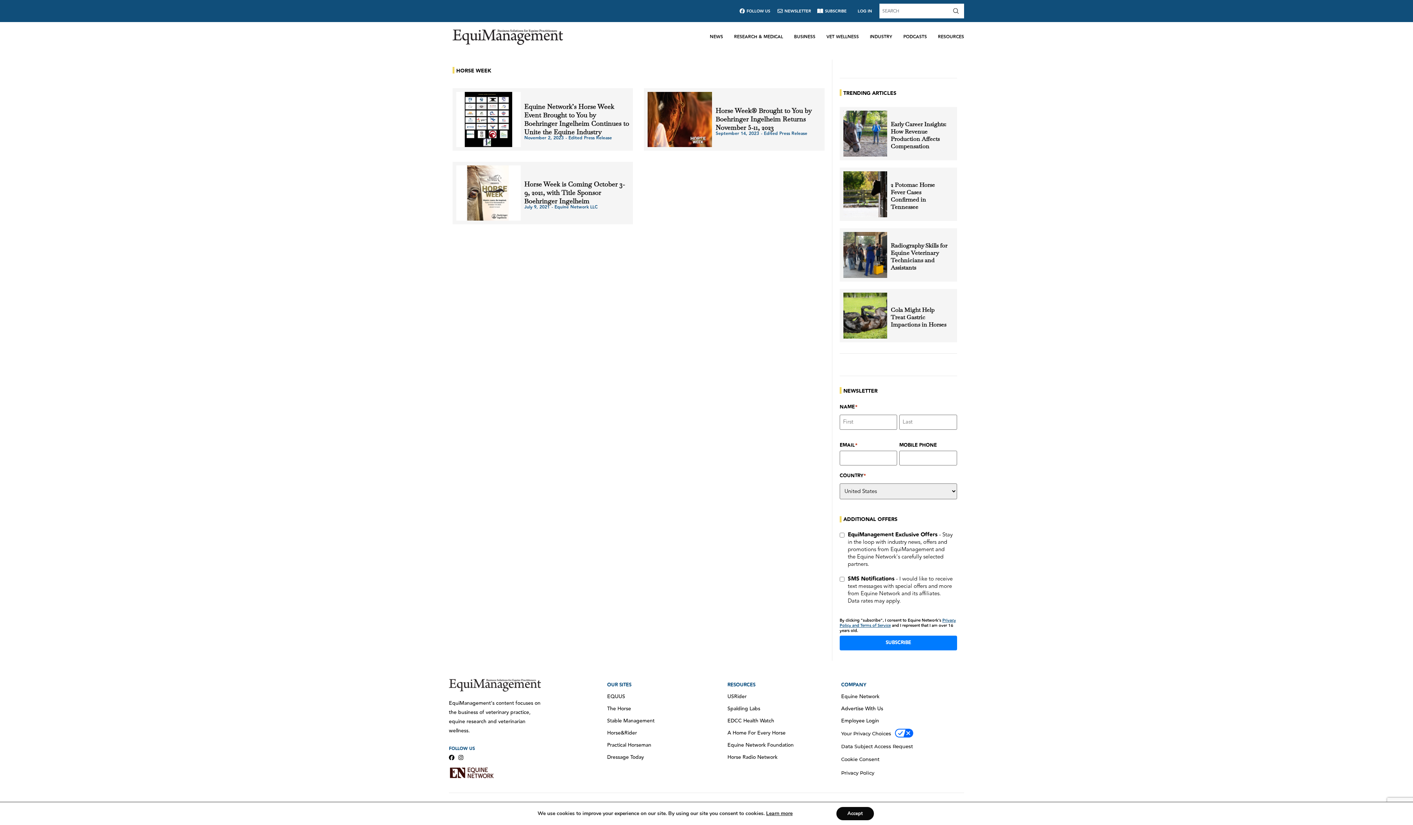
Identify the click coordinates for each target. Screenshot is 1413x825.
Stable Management (631, 721)
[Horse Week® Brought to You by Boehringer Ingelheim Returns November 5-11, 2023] (680, 119)
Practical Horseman (629, 745)
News (716, 37)
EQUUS (616, 697)
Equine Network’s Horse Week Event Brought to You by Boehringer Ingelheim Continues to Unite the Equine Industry (576, 119)
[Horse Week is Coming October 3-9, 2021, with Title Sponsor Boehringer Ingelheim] (488, 193)
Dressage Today (625, 757)
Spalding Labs (743, 709)
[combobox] (915, 11)
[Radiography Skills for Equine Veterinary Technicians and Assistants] (865, 255)
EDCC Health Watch (750, 721)
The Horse (619, 709)
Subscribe (898, 642)
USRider (737, 697)
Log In (865, 11)
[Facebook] (451, 757)
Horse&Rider (622, 733)
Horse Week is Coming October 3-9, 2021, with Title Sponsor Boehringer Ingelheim (574, 192)
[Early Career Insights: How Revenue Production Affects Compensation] (865, 134)
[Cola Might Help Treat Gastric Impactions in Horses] (865, 316)
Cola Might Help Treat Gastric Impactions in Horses (918, 317)
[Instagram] (461, 757)
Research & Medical (758, 37)
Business (804, 37)
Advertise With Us (862, 709)
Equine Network (860, 697)
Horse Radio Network (752, 757)
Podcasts (915, 37)
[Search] (957, 11)
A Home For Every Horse (756, 733)
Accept (855, 813)
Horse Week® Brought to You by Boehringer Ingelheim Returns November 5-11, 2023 (763, 119)
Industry (881, 37)
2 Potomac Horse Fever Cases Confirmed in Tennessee (913, 196)
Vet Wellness (842, 37)
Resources (951, 37)
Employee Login (860, 721)
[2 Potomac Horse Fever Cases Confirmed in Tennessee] (865, 194)
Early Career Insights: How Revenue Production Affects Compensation (918, 135)
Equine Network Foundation (760, 745)
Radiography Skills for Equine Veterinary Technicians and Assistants (919, 256)
